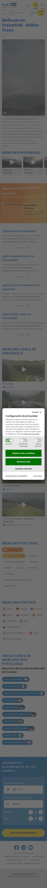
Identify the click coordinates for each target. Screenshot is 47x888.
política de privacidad (31, 434)
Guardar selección (23, 468)
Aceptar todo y (23, 453)
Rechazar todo (23, 461)
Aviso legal (37, 476)
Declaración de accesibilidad (16, 476)
